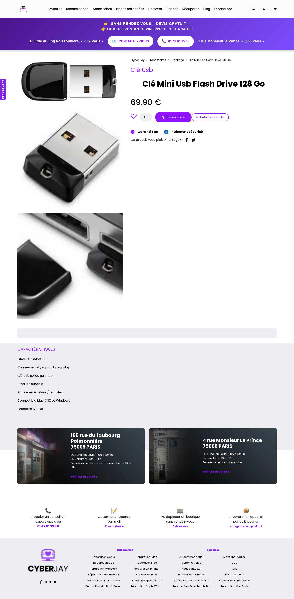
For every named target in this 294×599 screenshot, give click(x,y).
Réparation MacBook (103, 569)
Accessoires (102, 9)
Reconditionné (77, 9)
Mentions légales (234, 557)
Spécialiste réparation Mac (191, 580)
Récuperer (190, 9)
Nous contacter (192, 569)
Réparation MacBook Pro (103, 580)
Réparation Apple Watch (147, 586)
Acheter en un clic (210, 117)
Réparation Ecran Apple (234, 580)
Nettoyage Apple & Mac (146, 580)
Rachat (172, 9)
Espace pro (223, 9)
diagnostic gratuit (246, 526)
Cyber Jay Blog (191, 563)
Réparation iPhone (146, 569)
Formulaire (114, 526)
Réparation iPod (146, 574)
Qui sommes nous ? (191, 557)
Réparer (55, 9)
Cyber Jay (138, 60)
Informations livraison (191, 574)
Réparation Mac (103, 563)
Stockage (177, 60)
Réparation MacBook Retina (103, 586)
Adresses (180, 526)
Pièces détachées (130, 9)
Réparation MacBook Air (103, 574)
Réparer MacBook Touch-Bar (192, 586)
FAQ (234, 569)
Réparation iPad (146, 563)
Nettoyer (155, 9)
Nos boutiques (234, 574)
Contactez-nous (130, 41)
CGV (234, 563)
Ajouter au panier (173, 117)
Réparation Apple (103, 557)
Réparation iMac (146, 557)
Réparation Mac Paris (234, 586)
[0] (275, 9)
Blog (206, 9)
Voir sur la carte (84, 477)
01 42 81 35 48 (175, 41)
